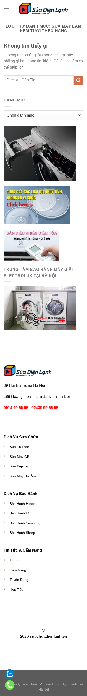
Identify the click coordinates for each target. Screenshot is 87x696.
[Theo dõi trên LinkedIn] (52, 622)
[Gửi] (78, 80)
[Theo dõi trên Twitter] (46, 622)
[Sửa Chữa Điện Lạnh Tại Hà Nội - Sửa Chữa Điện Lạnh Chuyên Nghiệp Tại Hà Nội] (43, 8)
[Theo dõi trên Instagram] (41, 622)
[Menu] (6, 8)
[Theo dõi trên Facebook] (34, 622)
